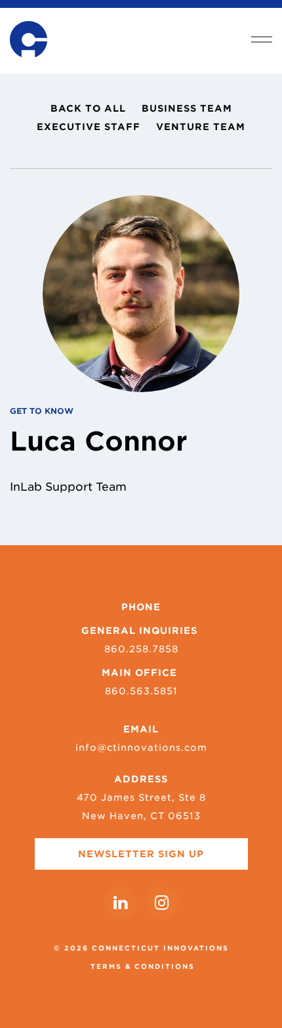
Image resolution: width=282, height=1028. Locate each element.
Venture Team (200, 127)
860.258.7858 (141, 649)
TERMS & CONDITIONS (143, 966)
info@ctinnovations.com (141, 747)
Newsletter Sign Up (141, 854)
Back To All (88, 108)
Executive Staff (88, 127)
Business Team (187, 108)
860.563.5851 (141, 691)
